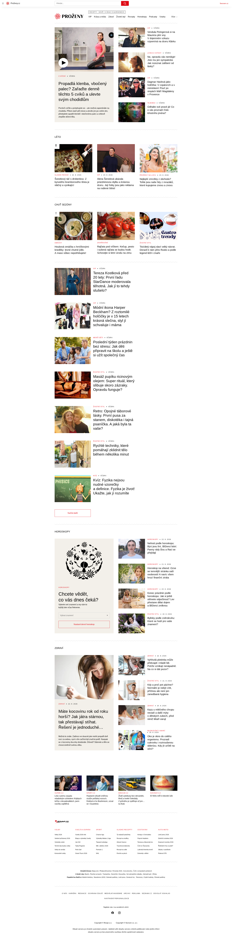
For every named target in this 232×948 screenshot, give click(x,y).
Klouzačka (122, 874)
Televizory (139, 877)
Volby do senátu (60, 849)
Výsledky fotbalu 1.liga (103, 838)
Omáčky (58, 243)
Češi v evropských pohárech (142, 871)
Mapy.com (95, 871)
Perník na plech (122, 853)
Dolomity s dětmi (143, 853)
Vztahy (162, 17)
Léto (58, 137)
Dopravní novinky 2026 (165, 842)
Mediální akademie (113, 893)
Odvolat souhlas (161, 893)
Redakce (82, 893)
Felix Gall (78, 849)
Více (173, 17)
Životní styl (120, 17)
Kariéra (72, 893)
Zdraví (111, 17)
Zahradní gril (147, 874)
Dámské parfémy (111, 877)
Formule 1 (99, 849)
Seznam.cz (224, 3)
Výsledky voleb (60, 842)
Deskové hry (130, 877)
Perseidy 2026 (117, 871)
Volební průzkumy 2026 (62, 838)
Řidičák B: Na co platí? (165, 846)
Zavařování (102, 243)
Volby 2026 (58, 835)
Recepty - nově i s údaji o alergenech (107, 12)
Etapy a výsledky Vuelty (83, 838)
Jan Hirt (77, 842)
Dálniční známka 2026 (165, 838)
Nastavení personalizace (116, 898)
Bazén (87, 874)
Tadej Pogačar (80, 846)
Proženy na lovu (148, 175)
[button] (84, 49)
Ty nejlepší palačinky (123, 835)
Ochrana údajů (95, 893)
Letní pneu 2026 (163, 835)
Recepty (131, 17)
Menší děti (98, 337)
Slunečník (114, 874)
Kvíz (95, 476)
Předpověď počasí (106, 871)
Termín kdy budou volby (62, 846)
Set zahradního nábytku (134, 874)
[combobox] (73, 615)
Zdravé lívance (121, 842)
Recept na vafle (122, 849)
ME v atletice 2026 (102, 846)
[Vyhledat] (125, 3)
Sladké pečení (62, 175)
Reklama (136, 893)
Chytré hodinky (148, 877)
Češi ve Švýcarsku (144, 846)
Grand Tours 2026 (81, 853)
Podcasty (153, 17)
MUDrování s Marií (156, 731)
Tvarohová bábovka (123, 846)
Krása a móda (100, 17)
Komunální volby (60, 853)
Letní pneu (121, 877)
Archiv (127, 893)
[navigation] (3, 3)
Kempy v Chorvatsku (144, 835)
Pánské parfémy (159, 877)
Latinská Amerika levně (145, 849)
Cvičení (62, 76)
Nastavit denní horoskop (84, 624)
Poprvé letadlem (143, 838)
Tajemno (151, 103)
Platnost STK (162, 853)
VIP (90, 17)
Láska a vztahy (154, 53)
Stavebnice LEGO (99, 877)
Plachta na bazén (96, 874)
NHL (97, 853)
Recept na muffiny (123, 838)
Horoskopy (142, 17)
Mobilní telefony (87, 877)
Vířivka (154, 874)
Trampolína (106, 874)
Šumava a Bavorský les (145, 842)
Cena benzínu (127, 871)
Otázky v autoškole (164, 849)
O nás (64, 893)
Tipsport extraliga (101, 842)
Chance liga (100, 835)
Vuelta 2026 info (80, 835)
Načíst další (73, 513)
